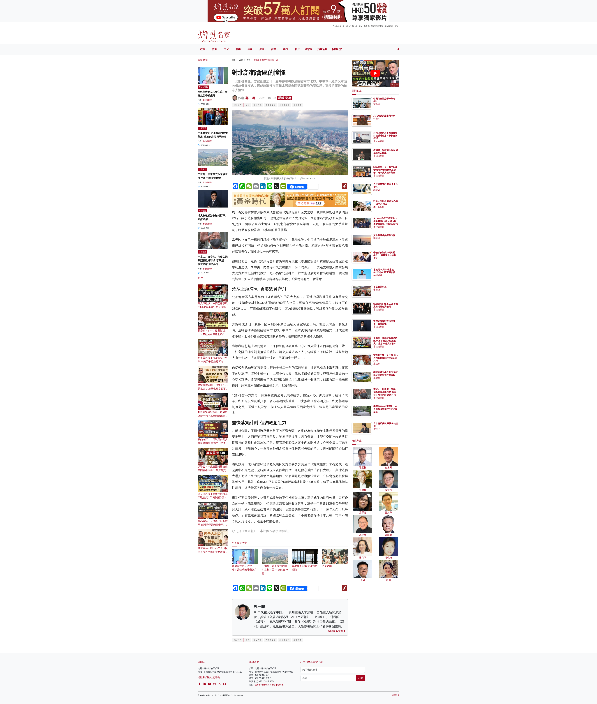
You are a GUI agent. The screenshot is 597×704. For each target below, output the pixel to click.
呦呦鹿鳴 (284, 98)
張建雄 (376, 238)
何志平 (376, 118)
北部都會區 (285, 105)
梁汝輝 (376, 363)
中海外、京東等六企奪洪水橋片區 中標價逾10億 (275, 569)
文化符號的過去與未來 (384, 115)
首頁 (234, 60)
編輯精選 (377, 275)
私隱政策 (395, 695)
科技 (285, 49)
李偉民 (376, 378)
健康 (261, 49)
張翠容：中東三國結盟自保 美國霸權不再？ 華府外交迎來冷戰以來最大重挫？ (213, 470)
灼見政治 (202, 128)
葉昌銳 (376, 104)
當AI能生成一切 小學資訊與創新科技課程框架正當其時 (385, 358)
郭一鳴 (250, 98)
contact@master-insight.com (269, 684)
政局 (202, 49)
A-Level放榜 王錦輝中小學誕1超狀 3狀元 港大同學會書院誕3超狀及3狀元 (385, 221)
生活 (250, 49)
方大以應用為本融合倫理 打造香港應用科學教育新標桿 (385, 136)
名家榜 (308, 49)
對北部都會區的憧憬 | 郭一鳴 (266, 60)
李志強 (376, 289)
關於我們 (337, 49)
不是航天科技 (379, 286)
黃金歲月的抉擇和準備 (384, 235)
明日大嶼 (258, 105)
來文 (375, 258)
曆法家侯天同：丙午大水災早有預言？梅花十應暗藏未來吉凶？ (213, 552)
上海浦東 (298, 105)
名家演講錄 (203, 87)
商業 (273, 49)
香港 (248, 60)
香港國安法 (271, 105)
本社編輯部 (207, 100)
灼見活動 (322, 49)
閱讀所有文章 (336, 631)
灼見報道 (202, 169)
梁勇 (375, 412)
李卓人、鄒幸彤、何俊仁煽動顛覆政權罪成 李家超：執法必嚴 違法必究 (213, 260)
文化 (226, 49)
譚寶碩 (376, 190)
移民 (248, 105)
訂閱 (360, 678)
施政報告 (238, 105)
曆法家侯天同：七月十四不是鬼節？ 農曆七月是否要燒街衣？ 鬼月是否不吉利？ (213, 388)
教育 (214, 49)
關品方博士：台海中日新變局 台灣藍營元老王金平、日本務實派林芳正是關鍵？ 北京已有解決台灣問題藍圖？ (385, 173)
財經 (238, 49)
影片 (297, 49)
